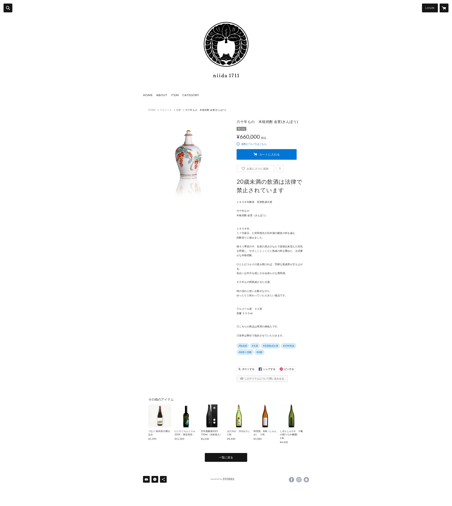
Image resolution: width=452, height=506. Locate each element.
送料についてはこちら (254, 143)
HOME (148, 95)
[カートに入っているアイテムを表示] (444, 8)
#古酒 (255, 345)
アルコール (166, 109)
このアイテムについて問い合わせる (264, 378)
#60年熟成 (288, 345)
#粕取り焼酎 (245, 352)
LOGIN (430, 7)
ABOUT (161, 95)
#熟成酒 (243, 345)
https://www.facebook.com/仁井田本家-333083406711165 (291, 479)
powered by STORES (222, 479)
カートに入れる (269, 154)
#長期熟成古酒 (270, 345)
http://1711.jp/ (306, 479)
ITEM (175, 95)
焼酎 (178, 109)
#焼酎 (260, 352)
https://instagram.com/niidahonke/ (299, 479)
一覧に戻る (226, 457)
